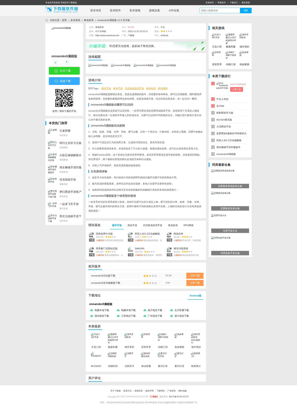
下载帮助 (160, 391)
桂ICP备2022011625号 (179, 396)
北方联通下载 (181, 310)
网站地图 (182, 391)
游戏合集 (154, 10)
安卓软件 (210, 2)
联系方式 (127, 391)
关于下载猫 (115, 391)
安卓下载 (65, 70)
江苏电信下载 (128, 315)
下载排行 (234, 2)
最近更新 (246, 2)
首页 (64, 20)
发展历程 (138, 391)
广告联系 (171, 391)
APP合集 (174, 10)
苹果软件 (222, 2)
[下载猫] (62, 10)
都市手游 (106, 88)
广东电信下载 (155, 315)
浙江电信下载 (181, 315)
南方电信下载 (155, 310)
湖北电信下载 (102, 315)
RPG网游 (163, 88)
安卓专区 (95, 10)
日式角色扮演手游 (134, 88)
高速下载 (65, 81)
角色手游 (118, 88)
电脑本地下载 (102, 310)
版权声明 (149, 391)
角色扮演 (89, 20)
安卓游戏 (134, 10)
